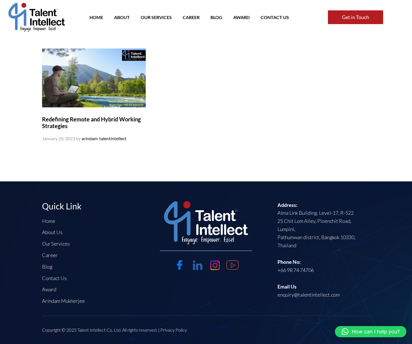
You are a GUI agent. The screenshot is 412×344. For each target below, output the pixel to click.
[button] (370, 331)
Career (191, 17)
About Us (52, 232)
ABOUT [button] (122, 17)
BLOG (216, 17)
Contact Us (54, 278)
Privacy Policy (173, 330)
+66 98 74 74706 (295, 270)
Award (241, 17)
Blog (47, 267)
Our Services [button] (156, 17)
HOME (96, 17)
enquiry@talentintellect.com (308, 295)
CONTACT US (275, 17)
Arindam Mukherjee (63, 301)
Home (48, 221)
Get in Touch (355, 17)
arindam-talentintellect (104, 138)
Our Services (56, 244)
